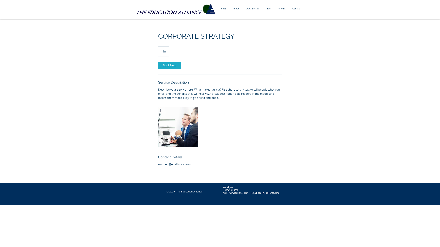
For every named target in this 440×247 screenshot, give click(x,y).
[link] (169, 65)
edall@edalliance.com (268, 192)
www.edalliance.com (238, 192)
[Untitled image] (178, 127)
